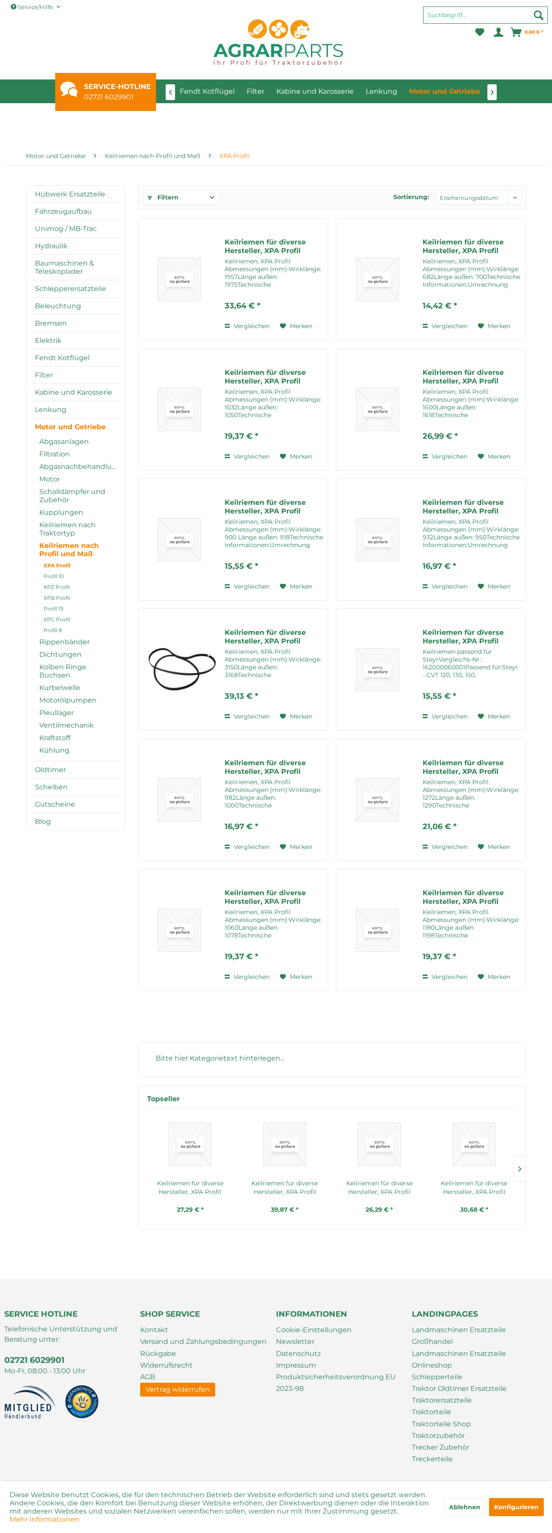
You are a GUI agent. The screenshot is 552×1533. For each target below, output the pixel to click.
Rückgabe (158, 1353)
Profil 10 (54, 576)
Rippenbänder (64, 642)
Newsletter (295, 1341)
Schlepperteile (437, 1377)
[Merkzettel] (480, 32)
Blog (43, 821)
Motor (49, 479)
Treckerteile (432, 1459)
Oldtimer (50, 770)
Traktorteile (431, 1412)
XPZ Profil (56, 587)
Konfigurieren (516, 1507)
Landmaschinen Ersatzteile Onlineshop (459, 1359)
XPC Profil (57, 619)
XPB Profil (57, 598)
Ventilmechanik (66, 725)
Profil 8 (53, 630)
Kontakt (154, 1330)
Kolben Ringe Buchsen (62, 671)
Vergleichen (251, 326)
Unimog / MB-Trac (66, 229)
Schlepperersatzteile (70, 289)
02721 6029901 (109, 97)
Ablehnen (464, 1507)
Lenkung (50, 409)
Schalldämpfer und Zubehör (72, 496)
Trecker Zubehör (440, 1447)
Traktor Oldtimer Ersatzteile (459, 1388)
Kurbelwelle (59, 688)
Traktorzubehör (438, 1436)
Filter (44, 375)
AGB (147, 1377)
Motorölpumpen (68, 700)
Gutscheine (55, 804)
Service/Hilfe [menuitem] (35, 6)
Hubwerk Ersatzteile (70, 194)
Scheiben (51, 787)
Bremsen (51, 323)
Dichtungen (60, 654)
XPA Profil (57, 565)
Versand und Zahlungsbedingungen (203, 1341)
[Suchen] (539, 15)
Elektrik (48, 340)
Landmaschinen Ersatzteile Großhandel (459, 1336)
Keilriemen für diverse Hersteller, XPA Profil (265, 246)
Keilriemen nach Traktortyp (67, 529)
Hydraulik (51, 246)
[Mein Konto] (497, 32)
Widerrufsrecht (166, 1365)
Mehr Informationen (44, 1519)
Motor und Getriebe (70, 427)
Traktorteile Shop (441, 1424)
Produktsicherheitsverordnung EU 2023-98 (336, 1383)
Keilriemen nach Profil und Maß (69, 550)
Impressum (296, 1365)
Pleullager (56, 713)
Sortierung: (411, 197)
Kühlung (54, 750)
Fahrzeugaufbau (63, 211)
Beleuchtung (58, 306)
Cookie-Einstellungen (313, 1330)
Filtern (167, 197)
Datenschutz (298, 1353)
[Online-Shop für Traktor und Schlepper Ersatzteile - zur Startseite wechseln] (278, 42)
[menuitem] (485, 19)
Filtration (54, 454)
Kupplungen (61, 512)
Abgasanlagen (64, 441)
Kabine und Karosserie (73, 392)
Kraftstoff (54, 738)
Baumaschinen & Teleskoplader (64, 267)
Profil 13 (53, 608)
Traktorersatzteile (442, 1400)
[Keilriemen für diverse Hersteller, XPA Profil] (179, 279)
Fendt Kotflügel (62, 358)
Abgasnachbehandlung (79, 466)
